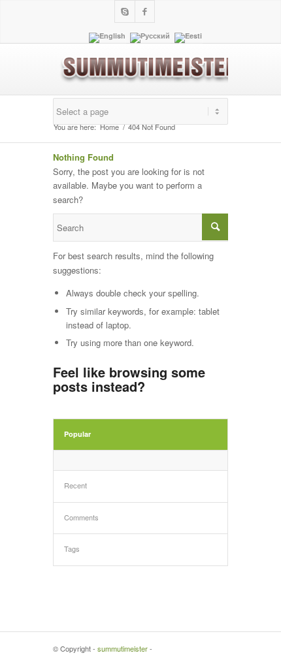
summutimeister (122, 648)
